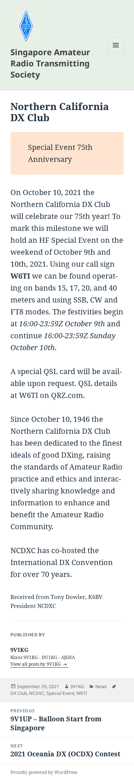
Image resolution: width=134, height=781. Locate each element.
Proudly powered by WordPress (43, 772)
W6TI (81, 693)
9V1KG (77, 686)
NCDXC (36, 693)
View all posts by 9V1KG (36, 664)
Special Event (60, 693)
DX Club (18, 693)
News (101, 686)
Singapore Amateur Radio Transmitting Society (50, 63)
